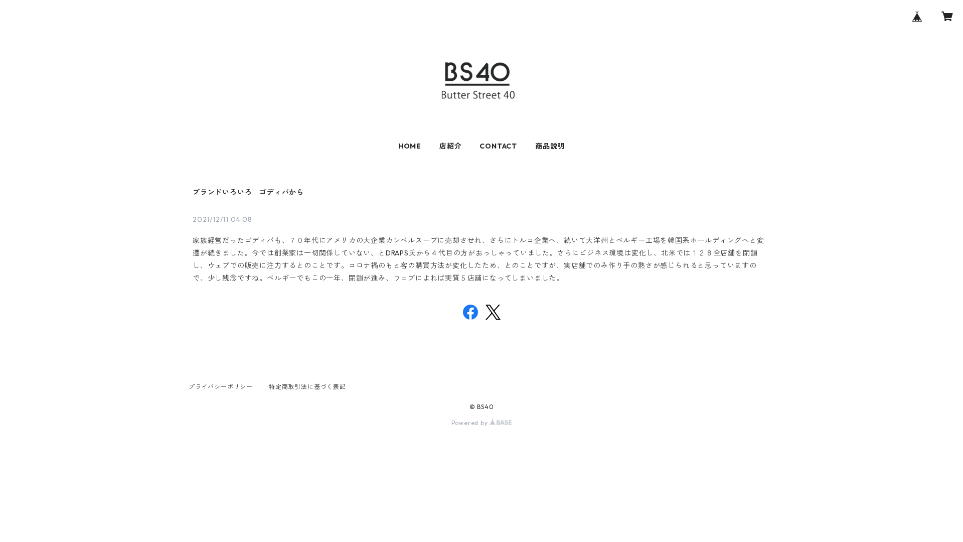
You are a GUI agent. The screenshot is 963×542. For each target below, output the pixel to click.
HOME (409, 146)
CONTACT (498, 146)
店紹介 (450, 146)
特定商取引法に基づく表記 (307, 386)
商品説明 (550, 146)
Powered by (470, 423)
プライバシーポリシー (221, 386)
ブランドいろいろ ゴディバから (248, 192)
